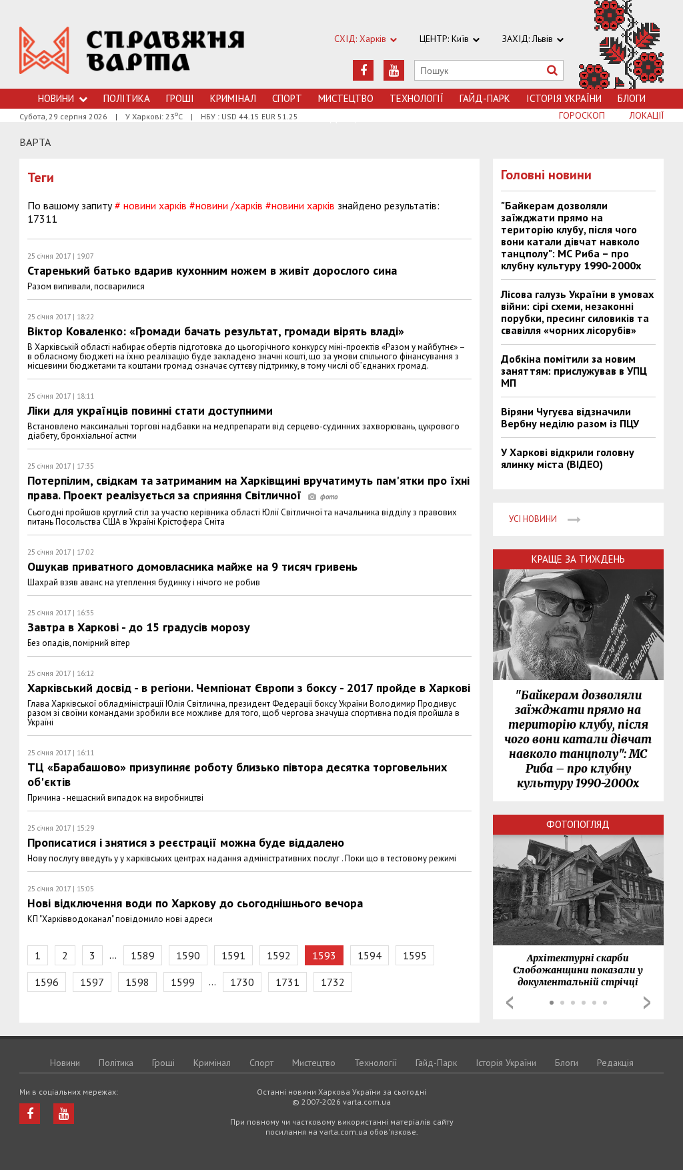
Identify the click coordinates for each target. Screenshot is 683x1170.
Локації (647, 115)
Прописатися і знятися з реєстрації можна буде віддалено (185, 842)
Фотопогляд (578, 824)
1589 (143, 955)
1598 (137, 982)
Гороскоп (582, 115)
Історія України (564, 98)
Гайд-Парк (485, 98)
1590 (188, 955)
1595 (415, 955)
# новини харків (151, 205)
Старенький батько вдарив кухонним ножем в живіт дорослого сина (212, 270)
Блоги (632, 98)
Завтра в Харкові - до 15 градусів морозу (138, 627)
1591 (233, 955)
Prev (509, 1002)
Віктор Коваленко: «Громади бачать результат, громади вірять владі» (215, 331)
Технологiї (417, 98)
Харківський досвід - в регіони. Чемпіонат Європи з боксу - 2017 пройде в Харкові (248, 687)
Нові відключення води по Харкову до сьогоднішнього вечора (195, 903)
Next (647, 1002)
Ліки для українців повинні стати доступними (150, 410)
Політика (126, 98)
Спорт (287, 98)
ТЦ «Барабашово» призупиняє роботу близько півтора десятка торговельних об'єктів (237, 774)
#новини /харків (226, 205)
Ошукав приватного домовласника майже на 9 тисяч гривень (192, 566)
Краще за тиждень (578, 559)
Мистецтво (346, 98)
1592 (279, 955)
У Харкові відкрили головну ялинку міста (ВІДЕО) (567, 458)
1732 (333, 982)
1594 (370, 955)
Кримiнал (233, 98)
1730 (242, 982)
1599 (183, 982)
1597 (92, 982)
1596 (47, 982)
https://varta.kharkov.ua (132, 52)
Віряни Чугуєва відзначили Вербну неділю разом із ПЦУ (570, 417)
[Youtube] (394, 70)
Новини (56, 98)
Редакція (615, 1063)
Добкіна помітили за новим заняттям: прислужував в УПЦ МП (574, 370)
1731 (287, 982)
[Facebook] (363, 70)
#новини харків (300, 205)
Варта (35, 142)
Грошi (180, 98)
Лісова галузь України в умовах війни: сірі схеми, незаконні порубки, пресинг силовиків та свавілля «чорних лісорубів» (577, 312)
